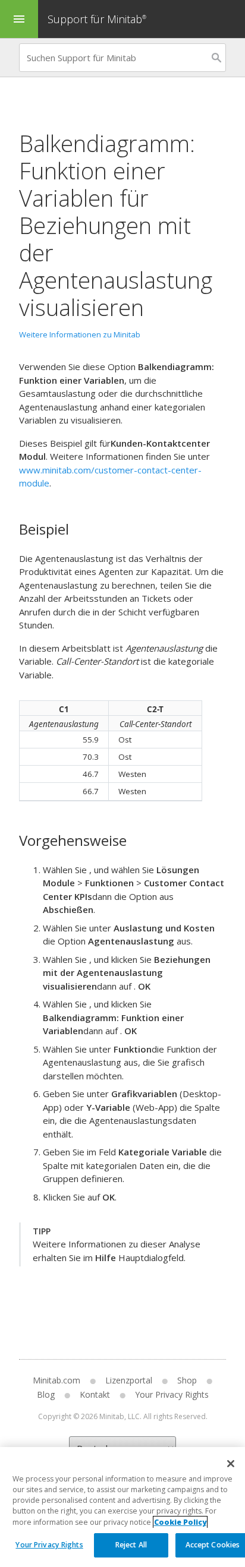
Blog (46, 1394)
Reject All (131, 1545)
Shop (187, 1380)
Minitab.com (56, 1380)
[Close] (231, 1464)
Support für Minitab (97, 19)
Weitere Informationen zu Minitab (79, 334)
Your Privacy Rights (49, 1545)
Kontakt (95, 1394)
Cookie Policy (180, 1522)
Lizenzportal (128, 1380)
